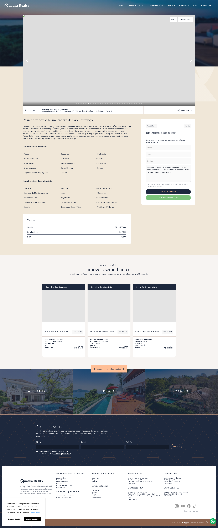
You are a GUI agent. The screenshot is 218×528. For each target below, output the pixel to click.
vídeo (173, 19)
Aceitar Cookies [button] (32, 519)
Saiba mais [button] (35, 512)
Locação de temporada (64, 485)
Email (83, 442)
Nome (39, 442)
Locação (59, 483)
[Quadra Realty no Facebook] (189, 506)
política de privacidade (155, 186)
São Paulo (95, 490)
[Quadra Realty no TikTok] (194, 506)
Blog (93, 480)
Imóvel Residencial (62, 480)
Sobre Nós (95, 478)
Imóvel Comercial (62, 482)
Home (121, 5)
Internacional (96, 498)
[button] (27, 60)
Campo (94, 492)
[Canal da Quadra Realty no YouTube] (183, 506)
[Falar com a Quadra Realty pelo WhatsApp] (212, 521)
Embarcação (96, 496)
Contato (95, 482)
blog (195, 5)
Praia (94, 494)
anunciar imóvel (157, 5)
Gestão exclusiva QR (63, 498)
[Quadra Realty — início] (17, 6)
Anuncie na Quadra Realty (65, 496)
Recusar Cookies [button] (14, 519)
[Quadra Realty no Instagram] (177, 506)
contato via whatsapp (168, 197)
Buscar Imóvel (61, 478)
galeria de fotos (185, 19)
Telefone (130, 442)
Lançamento (60, 487)
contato (171, 5)
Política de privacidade (61, 454)
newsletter (206, 5)
